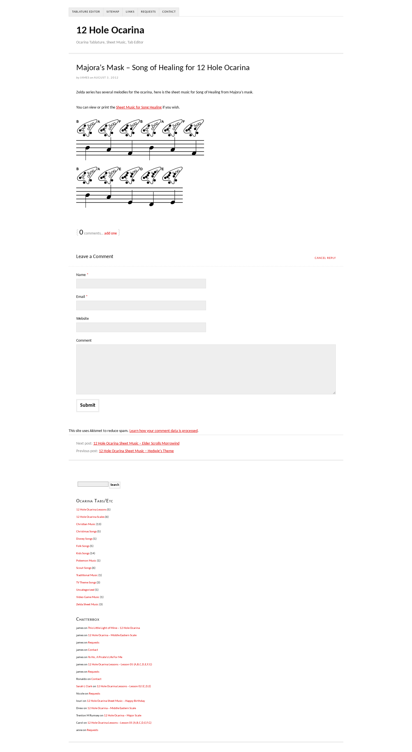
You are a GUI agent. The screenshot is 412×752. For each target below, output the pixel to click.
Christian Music (86, 524)
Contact (169, 11)
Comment (84, 341)
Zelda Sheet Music (87, 604)
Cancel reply (325, 258)
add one (110, 233)
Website (82, 319)
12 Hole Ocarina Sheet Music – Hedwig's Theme (136, 451)
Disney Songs (84, 539)
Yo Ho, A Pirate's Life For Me (105, 657)
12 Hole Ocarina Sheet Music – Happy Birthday (116, 701)
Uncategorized (85, 590)
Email (82, 297)
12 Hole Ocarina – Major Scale (122, 715)
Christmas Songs (86, 531)
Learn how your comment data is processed (163, 431)
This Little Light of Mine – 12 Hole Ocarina (114, 628)
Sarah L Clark (84, 686)
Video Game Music (87, 597)
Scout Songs (83, 568)
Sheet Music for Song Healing (139, 107)
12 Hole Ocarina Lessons (91, 509)
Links (130, 11)
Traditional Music (87, 575)
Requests (148, 11)
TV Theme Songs (86, 582)
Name (82, 275)
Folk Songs (82, 546)
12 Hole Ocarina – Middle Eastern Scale (112, 635)
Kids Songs (82, 553)
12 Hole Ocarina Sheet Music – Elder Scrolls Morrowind (136, 443)
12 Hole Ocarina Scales (90, 517)
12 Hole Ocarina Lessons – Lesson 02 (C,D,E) (124, 686)
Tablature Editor (86, 11)
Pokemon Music (86, 560)
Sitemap (113, 11)
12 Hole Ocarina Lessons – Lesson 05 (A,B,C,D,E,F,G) (120, 664)
